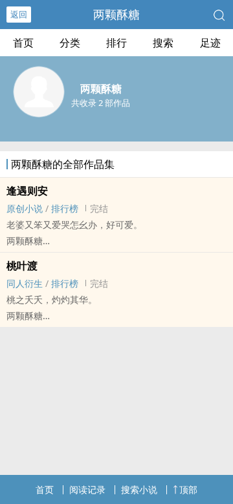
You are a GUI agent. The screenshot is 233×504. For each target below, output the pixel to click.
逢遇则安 (27, 191)
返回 (18, 14)
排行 (116, 43)
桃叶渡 (22, 265)
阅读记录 (87, 489)
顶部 (188, 489)
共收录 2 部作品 (100, 103)
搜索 (163, 43)
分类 (70, 43)
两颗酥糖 (116, 14)
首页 (23, 43)
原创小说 (24, 208)
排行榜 (64, 208)
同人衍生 (24, 283)
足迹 (210, 43)
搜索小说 (139, 489)
